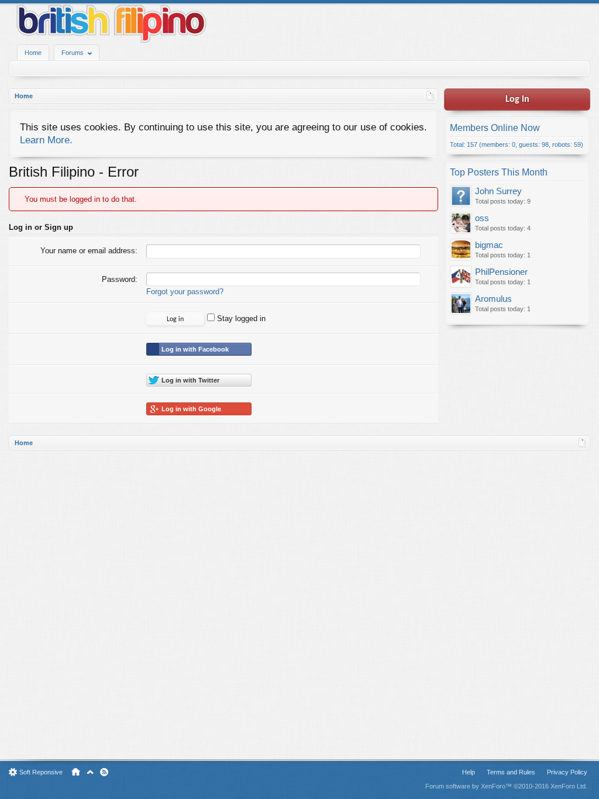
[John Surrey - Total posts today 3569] (461, 197)
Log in (517, 99)
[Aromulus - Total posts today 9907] (461, 304)
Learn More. (46, 140)
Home (33, 52)
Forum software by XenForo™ (506, 786)
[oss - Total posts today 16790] (461, 224)
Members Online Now (495, 128)
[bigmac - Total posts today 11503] (461, 251)
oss (482, 218)
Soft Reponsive (41, 772)
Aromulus (493, 299)
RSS (104, 772)
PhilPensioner (501, 272)
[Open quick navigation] (430, 96)
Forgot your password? (184, 291)
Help (468, 772)
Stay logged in (240, 318)
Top (90, 772)
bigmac (489, 245)
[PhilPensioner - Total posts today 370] (461, 278)
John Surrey (498, 191)
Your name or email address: (88, 250)
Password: (119, 279)
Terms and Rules (511, 772)
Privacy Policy (567, 772)
